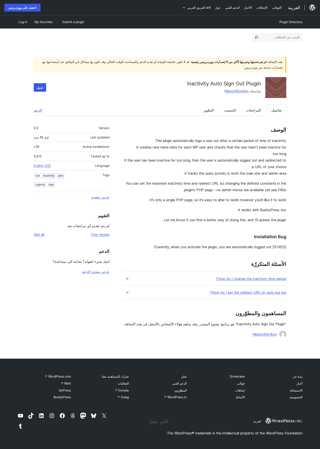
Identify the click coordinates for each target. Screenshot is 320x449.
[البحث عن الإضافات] (256, 37)
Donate (122, 390)
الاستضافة (296, 390)
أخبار (299, 383)
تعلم (184, 376)
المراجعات (253, 110)
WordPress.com (58, 376)
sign (51, 184)
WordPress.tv (175, 397)
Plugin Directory (291, 22)
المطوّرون (180, 390)
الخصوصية (296, 397)
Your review (100, 234)
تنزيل (40, 87)
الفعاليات (123, 383)
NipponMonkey (236, 91)
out (37, 175)
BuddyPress (62, 397)
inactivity (48, 175)
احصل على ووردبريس (22, 7)
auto (61, 175)
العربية (257, 421)
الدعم (38, 110)
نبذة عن (298, 376)
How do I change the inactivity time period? (251, 279)
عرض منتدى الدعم (95, 271)
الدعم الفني (179, 383)
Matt (66, 383)
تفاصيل (276, 110)
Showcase (237, 376)
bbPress (65, 390)
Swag (123, 397)
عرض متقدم (100, 197)
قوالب (241, 383)
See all (39, 234)
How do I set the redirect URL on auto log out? (248, 292)
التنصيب (230, 110)
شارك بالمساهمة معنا (115, 376)
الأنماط (240, 397)
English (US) (42, 165)
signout (40, 184)
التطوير (208, 110)
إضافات (240, 390)
